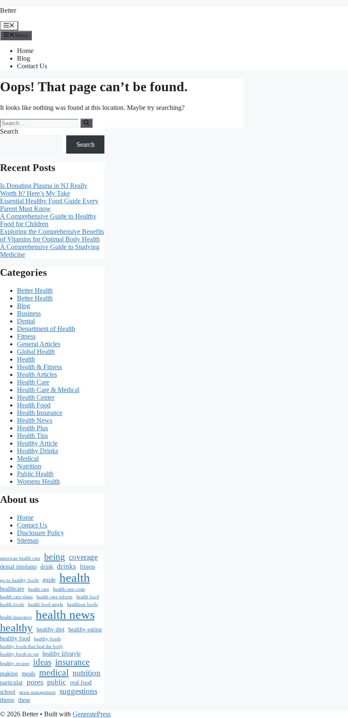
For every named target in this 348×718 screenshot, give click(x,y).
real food (81, 682)
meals (28, 673)
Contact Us (32, 66)
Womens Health (38, 481)
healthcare (12, 588)
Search (9, 131)
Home (25, 50)
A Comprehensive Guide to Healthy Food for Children (48, 220)
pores (35, 682)
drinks (66, 566)
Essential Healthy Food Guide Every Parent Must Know (49, 204)
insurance (72, 662)
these (24, 699)
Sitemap (28, 540)
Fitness (26, 336)
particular (11, 682)
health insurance (16, 617)
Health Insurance (39, 412)
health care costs (69, 589)
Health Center (35, 397)
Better (8, 10)
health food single (45, 604)
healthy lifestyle (61, 653)
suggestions (78, 691)
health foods (12, 604)
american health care (20, 558)
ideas (42, 662)
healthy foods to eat (19, 654)
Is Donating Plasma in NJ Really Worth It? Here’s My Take (43, 189)
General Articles (38, 344)
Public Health (35, 473)
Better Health (35, 290)
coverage (83, 557)
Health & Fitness (39, 366)
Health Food (34, 405)
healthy (16, 628)
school (7, 691)
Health (26, 359)
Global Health (36, 351)
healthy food (15, 638)
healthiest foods (82, 604)
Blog (23, 58)
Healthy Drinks (37, 450)
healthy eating (85, 629)
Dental (26, 321)
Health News (34, 420)
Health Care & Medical (48, 389)
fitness (87, 566)
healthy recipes (14, 663)
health (74, 577)
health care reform (54, 597)
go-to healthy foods (19, 580)
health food (87, 597)
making (9, 673)
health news (65, 614)
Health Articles (37, 374)
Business (29, 313)
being (54, 556)
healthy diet (50, 629)
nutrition (87, 672)
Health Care (33, 382)
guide (49, 579)
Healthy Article (37, 443)
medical (54, 672)
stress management (37, 692)
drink (46, 566)
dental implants (18, 566)
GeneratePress (92, 714)
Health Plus (32, 428)
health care (38, 589)
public (56, 682)
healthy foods (47, 639)
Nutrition (29, 466)
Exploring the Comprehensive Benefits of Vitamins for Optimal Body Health (52, 235)
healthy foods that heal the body (31, 646)
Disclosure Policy (40, 532)
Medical (28, 458)
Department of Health (46, 328)
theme (7, 699)
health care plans (16, 597)
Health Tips (32, 435)
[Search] (86, 123)
